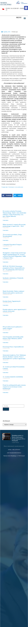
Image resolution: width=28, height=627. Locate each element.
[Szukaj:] (13, 406)
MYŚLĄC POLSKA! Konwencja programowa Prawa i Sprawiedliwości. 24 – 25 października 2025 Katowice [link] (14, 267)
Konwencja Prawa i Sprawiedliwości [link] (13, 347)
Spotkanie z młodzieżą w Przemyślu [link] (13, 278)
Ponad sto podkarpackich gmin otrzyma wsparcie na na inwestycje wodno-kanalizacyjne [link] (14, 386)
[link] (26, 8)
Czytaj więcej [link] (15, 442)
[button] (24, 18)
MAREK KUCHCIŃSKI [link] (5, 4)
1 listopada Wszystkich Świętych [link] (12, 244)
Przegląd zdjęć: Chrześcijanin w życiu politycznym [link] (12, 187)
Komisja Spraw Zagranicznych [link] (11, 301)
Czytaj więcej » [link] (6, 220)
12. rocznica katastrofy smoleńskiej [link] (13, 377)
